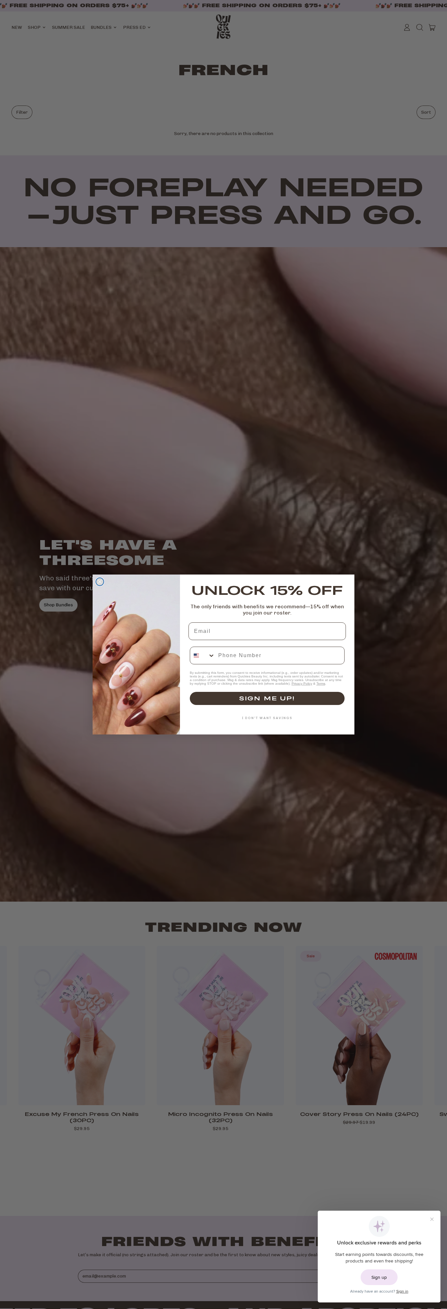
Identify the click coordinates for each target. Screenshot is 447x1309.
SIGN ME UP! (267, 698)
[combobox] (202, 655)
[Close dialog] (100, 582)
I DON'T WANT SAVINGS (267, 718)
